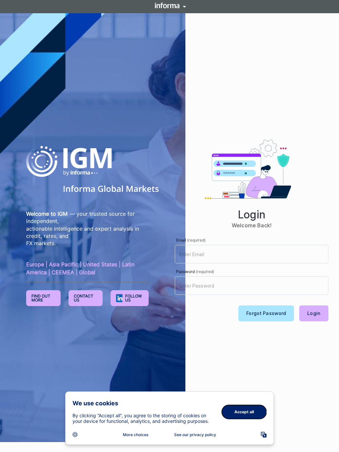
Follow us (133, 298)
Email (191, 240)
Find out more (40, 298)
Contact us (83, 298)
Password (195, 271)
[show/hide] (169, 7)
